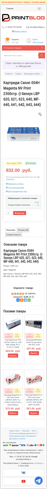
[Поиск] (42, 55)
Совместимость (13, 235)
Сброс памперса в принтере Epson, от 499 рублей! (23, 65)
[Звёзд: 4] (20, 293)
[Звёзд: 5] (23, 293)
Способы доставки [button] (16, 188)
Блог (34, 431)
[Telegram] (25, 300)
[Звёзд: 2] (15, 293)
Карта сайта (14, 431)
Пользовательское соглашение (22, 436)
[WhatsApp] (29, 300)
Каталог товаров (14, 48)
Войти (35, 39)
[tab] (23, 184)
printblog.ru (39, 463)
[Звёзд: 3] (17, 293)
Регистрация (38, 42)
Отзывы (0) (23, 230)
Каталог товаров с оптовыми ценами (23, 2)
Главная (9, 8)
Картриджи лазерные (33, 74)
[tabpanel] (23, 131)
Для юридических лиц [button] (17, 191)
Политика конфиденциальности (22, 433)
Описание (10, 230)
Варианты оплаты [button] (16, 184)
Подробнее (10, 179)
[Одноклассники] (21, 300)
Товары (18, 74)
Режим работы (20, 31)
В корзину (19, 213)
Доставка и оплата (17, 439)
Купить (13, 356)
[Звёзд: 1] (12, 293)
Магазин (26, 431)
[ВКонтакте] (18, 300)
